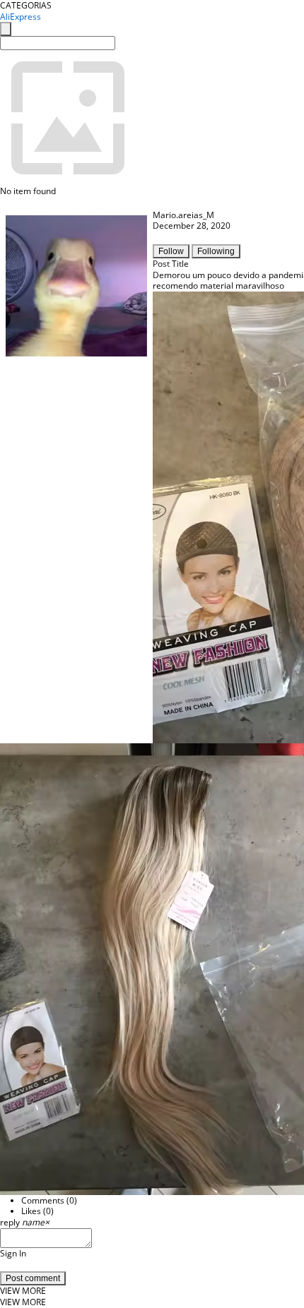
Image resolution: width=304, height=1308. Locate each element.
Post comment (33, 1278)
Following (216, 251)
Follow (171, 251)
